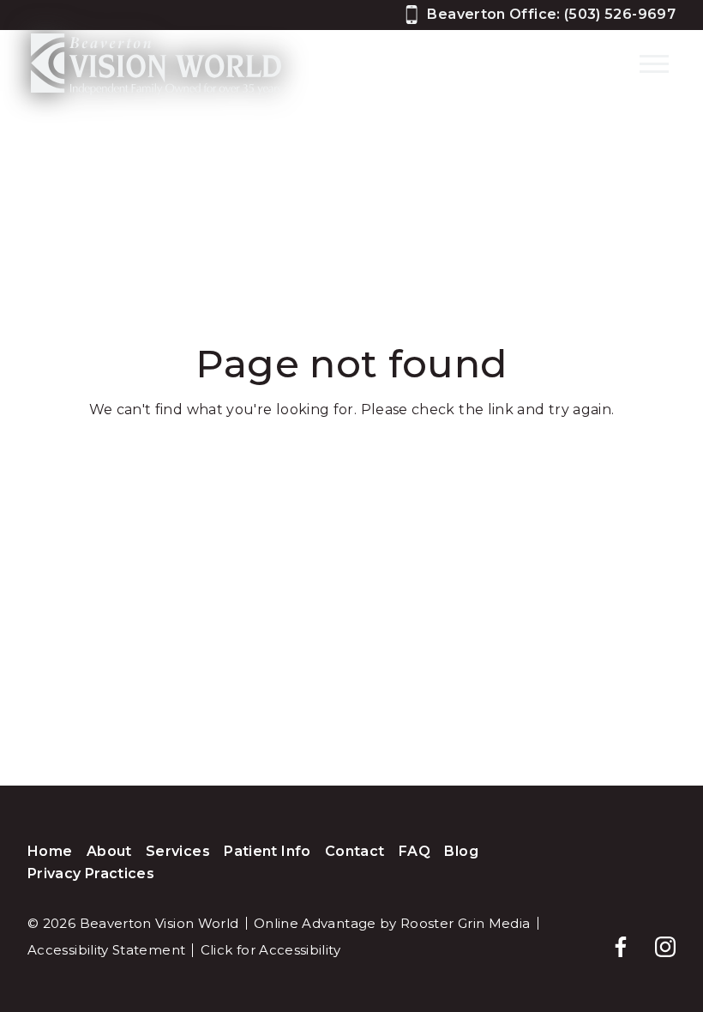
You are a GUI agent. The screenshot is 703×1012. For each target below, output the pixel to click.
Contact (355, 851)
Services (178, 851)
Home (49, 851)
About (109, 851)
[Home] (156, 64)
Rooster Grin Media (465, 923)
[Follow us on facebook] (612, 938)
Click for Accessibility (270, 949)
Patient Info (267, 851)
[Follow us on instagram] (657, 938)
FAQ (414, 851)
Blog (461, 851)
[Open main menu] (654, 63)
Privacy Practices (90, 873)
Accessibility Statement (106, 950)
